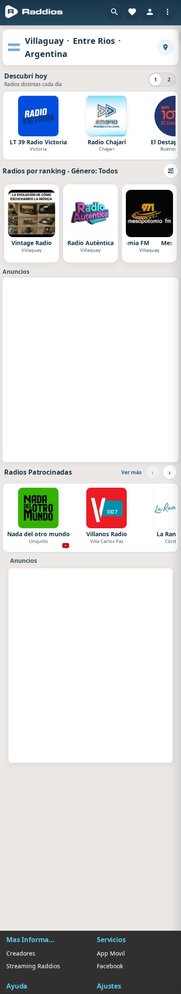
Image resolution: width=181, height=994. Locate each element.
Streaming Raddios (33, 966)
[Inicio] (34, 12)
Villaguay (44, 41)
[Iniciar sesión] (149, 11)
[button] (114, 11)
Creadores (20, 953)
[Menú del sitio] (167, 11)
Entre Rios (94, 41)
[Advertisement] (90, 368)
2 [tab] (169, 79)
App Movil (111, 953)
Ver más (131, 472)
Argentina (46, 54)
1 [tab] (155, 79)
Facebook (110, 966)
